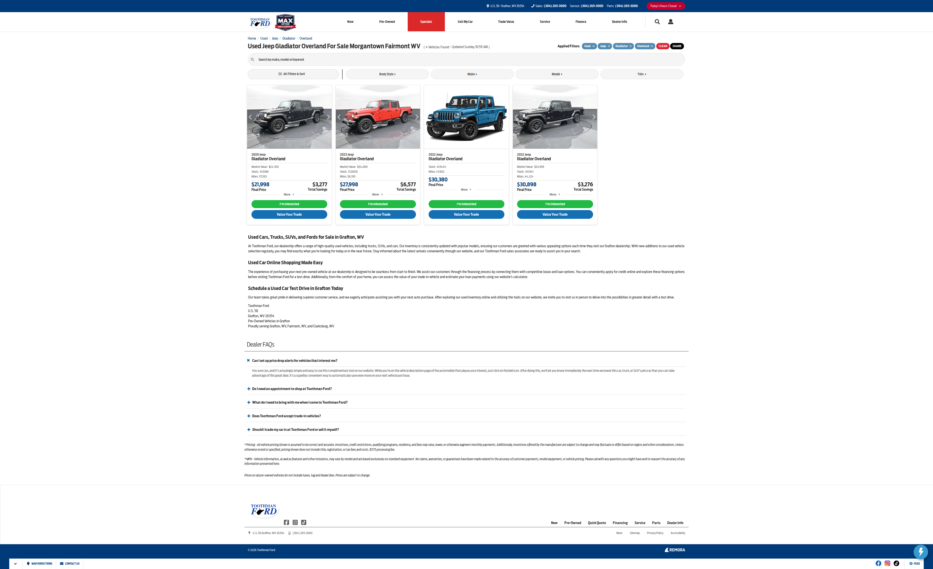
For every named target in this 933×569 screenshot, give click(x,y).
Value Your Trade (289, 214)
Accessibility (678, 533)
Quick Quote (597, 523)
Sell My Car (465, 22)
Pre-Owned (387, 22)
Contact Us (72, 563)
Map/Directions (41, 563)
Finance (581, 22)
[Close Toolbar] (16, 564)
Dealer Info (619, 22)
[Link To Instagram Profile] (295, 522)
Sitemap (635, 533)
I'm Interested (289, 204)
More (287, 194)
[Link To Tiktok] (896, 566)
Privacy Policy (655, 533)
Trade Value (506, 22)
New (350, 22)
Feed (917, 563)
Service (545, 22)
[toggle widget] (921, 552)
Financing (620, 523)
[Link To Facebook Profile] (287, 522)
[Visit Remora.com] (675, 551)
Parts (656, 523)
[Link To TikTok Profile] (304, 522)
